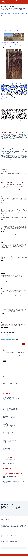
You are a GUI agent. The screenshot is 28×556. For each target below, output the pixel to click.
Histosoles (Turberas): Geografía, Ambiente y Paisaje (19, 226)
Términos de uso (6, 554)
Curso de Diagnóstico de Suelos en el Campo (9, 417)
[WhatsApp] (14, 339)
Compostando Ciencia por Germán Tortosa (8, 463)
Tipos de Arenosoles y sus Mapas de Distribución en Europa (9, 240)
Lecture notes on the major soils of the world (7, 173)
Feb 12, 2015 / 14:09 (24, 532)
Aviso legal (22, 554)
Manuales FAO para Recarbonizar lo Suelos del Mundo (10, 383)
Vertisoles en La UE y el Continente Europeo (12, 246)
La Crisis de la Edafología (6, 435)
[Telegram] (11, 339)
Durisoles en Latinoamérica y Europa (15, 320)
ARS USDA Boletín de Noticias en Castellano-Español (10, 476)
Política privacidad (18, 554)
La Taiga (8, 396)
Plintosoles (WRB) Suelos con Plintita (6, 315)
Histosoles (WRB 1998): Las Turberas (6, 226)
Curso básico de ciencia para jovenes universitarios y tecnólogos (11, 411)
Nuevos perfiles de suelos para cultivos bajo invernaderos (10, 384)
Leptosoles (2, 198)
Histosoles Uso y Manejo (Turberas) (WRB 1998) (8, 227)
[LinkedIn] (8, 339)
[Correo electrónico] (17, 339)
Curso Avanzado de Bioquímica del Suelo (8, 410)
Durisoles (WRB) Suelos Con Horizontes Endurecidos (9, 319)
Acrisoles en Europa (8, 270)
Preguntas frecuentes (12, 554)
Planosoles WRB (3, 284)
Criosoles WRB (3, 290)
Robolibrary (4, 396)
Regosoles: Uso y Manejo (19, 204)
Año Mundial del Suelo (6, 403)
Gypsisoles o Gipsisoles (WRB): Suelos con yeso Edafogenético (10, 324)
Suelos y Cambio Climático (6, 448)
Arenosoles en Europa (23, 239)
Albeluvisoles (3, 275)
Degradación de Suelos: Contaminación (8, 418)
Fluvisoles (4, 211)
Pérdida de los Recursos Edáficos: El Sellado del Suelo (10, 440)
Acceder (4, 497)
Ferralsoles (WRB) (4, 309)
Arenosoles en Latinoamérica (16, 239)
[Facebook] (2, 339)
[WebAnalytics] (3, 374)
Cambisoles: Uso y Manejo (22, 233)
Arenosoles (14, 238)
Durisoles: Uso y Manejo (7, 320)
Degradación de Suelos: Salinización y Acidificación (9, 419)
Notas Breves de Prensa (6, 439)
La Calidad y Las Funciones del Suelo (8, 434)
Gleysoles (2, 217)
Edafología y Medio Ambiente (7, 464)
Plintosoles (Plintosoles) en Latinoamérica (11, 316)
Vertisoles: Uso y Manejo (18, 245)
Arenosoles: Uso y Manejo (7, 239)
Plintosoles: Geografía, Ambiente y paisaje (17, 315)
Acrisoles (2, 269)
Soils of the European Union (5, 180)
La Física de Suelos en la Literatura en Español (12, 398)
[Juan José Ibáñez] (5, 379)
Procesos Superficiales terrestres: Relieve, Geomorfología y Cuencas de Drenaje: (13, 443)
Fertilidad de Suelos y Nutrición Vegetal (9, 9)
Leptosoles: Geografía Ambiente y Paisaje (10, 198)
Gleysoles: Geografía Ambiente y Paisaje (10, 217)
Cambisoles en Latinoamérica (5, 234)
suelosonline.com (5, 477)
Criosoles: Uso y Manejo (20, 290)
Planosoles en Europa (4, 285)
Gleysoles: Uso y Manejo (19, 217)
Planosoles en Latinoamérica (12, 285)
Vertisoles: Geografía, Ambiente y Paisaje (9, 245)
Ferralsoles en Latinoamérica (15, 310)
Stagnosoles (3, 222)
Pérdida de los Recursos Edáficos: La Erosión (9, 441)
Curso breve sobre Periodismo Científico (8, 416)
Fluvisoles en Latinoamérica (8, 212)
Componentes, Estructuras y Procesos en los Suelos (10, 409)
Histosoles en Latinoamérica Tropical (21, 227)
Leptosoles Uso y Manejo (19, 198)
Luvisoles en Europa (9, 257)
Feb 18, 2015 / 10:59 (25, 541)
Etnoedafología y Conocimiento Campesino (8, 426)
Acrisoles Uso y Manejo (19, 269)
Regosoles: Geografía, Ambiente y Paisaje (10, 204)
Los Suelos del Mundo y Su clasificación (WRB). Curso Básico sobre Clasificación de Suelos (14, 184)
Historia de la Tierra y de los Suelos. (7, 433)
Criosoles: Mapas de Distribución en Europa (14, 291)
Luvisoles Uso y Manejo (19, 256)
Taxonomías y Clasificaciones (7, 449)
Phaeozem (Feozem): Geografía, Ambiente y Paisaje (9, 541)
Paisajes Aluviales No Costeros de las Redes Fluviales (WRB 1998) (11, 209)
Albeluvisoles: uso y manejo (23, 275)
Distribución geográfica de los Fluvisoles (16, 211)
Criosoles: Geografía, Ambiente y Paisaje (11, 290)
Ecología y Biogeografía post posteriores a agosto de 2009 (11, 423)
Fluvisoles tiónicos (8, 211)
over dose (4, 398)
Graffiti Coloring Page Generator (7, 397)
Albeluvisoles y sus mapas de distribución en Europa (15, 276)
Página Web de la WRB (4, 169)
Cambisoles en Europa (13, 234)
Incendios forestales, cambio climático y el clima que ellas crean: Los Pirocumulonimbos (12, 386)
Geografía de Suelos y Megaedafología (8, 432)
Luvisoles (2, 256)
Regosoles (2, 204)
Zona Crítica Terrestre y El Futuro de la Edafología (9, 450)
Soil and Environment (5, 465)
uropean (7, 80)
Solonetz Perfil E (3, 80)
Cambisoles (3, 233)
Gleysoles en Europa (9, 218)
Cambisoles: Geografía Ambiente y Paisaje (11, 233)
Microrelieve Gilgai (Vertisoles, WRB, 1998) (16, 244)
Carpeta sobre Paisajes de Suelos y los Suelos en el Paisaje (11, 408)
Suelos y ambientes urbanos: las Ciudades (8, 447)
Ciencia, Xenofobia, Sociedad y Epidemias (12, 399)
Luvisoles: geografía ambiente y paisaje (10, 256)
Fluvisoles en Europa (15, 212)
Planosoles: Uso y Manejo (22, 284)
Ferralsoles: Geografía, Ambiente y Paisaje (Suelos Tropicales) (17, 309)
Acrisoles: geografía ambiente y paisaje (9, 269)
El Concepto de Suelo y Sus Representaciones (9, 425)
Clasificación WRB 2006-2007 (5, 171)
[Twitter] (5, 339)
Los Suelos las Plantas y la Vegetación (8, 436)
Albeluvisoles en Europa (4, 276)
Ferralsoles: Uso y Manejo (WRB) (6, 310)
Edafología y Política (5, 424)
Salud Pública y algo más (6, 471)
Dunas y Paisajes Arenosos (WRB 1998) (7, 238)
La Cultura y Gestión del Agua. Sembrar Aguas (9, 459)
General (4, 431)
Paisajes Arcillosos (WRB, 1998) (5, 244)
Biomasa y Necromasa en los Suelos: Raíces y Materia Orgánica (11, 407)
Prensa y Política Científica (6, 442)
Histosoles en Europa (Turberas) (6, 228)
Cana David (4, 399)
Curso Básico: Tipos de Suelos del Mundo (8, 415)
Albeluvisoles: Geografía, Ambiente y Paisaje (11, 275)
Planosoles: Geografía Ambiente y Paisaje (12, 284)
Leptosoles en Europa (9, 199)
